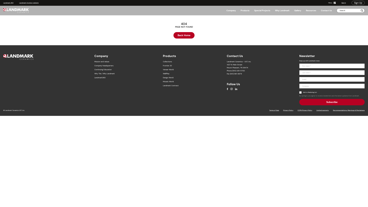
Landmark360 (100, 77)
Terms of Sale (274, 110)
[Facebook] (227, 89)
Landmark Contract (171, 85)
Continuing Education (103, 69)
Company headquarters (103, 65)
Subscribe (332, 102)
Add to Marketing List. (310, 92)
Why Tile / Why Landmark (104, 73)
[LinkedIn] (236, 89)
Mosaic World (168, 81)
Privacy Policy (288, 110)
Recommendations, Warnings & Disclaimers (349, 110)
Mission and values (101, 61)
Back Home (184, 35)
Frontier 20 (167, 65)
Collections (167, 61)
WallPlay (166, 73)
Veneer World (168, 69)
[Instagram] (231, 89)
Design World (168, 77)
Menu (330, 3)
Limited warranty (322, 110)
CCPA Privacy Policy (305, 110)
